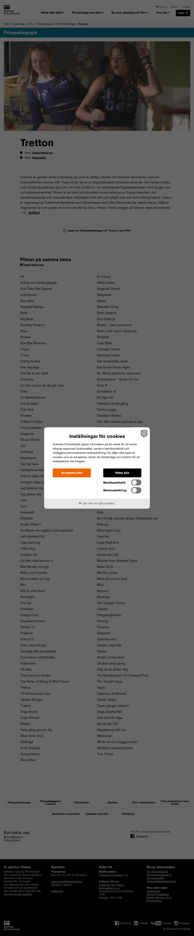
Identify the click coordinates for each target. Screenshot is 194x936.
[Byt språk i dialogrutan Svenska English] (143, 433)
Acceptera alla (71, 473)
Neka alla (122, 473)
